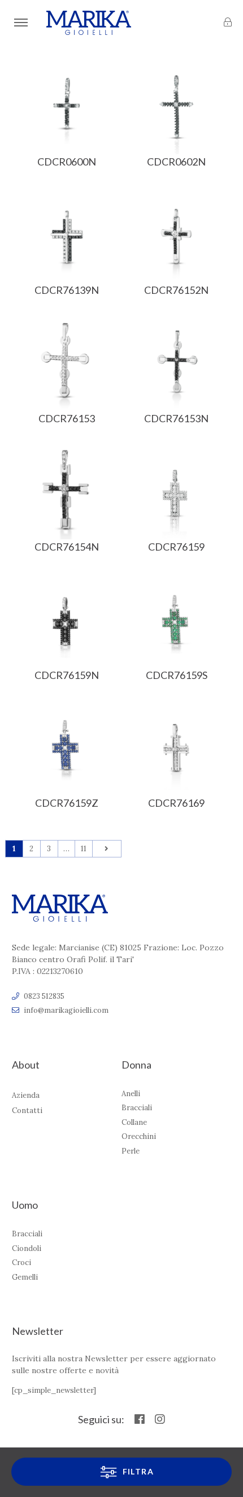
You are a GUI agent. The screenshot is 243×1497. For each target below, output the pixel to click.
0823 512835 (44, 996)
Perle (131, 1151)
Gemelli (25, 1277)
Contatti (27, 1110)
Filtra (137, 1471)
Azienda (26, 1095)
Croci (21, 1262)
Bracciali (137, 1107)
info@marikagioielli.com (66, 1010)
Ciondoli (26, 1248)
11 (83, 848)
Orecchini (139, 1136)
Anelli (131, 1093)
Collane (134, 1122)
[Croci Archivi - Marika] (88, 23)
